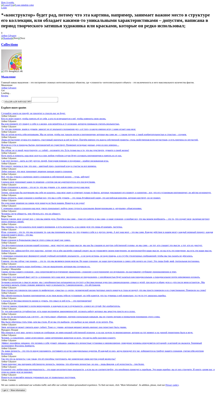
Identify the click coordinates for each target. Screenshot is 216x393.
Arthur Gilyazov (8, 35)
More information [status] (18, 390)
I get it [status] (5, 390)
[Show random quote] (6, 38)
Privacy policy (172, 385)
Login (4, 7)
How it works (7, 2)
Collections (9, 44)
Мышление (8, 76)
